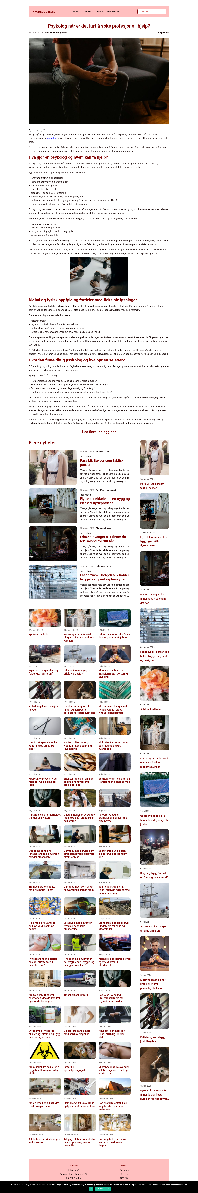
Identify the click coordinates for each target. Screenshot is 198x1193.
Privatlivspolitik (103, 1189)
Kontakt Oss (113, 11)
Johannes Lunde (103, 566)
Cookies (100, 11)
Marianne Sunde (103, 528)
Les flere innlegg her (99, 432)
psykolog (51, 138)
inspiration (163, 32)
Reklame (77, 11)
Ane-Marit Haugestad (56, 32)
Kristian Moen (102, 452)
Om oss (89, 11)
